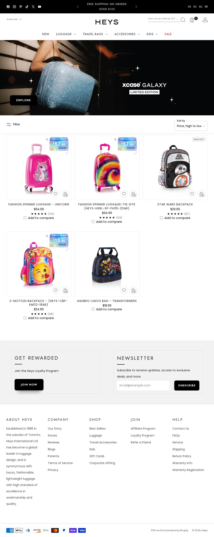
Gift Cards (96, 456)
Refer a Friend (141, 442)
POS (153, 530)
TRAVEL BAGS (93, 34)
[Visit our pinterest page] (21, 7)
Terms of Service (60, 463)
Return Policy (181, 456)
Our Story (55, 428)
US (189, 6)
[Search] (166, 18)
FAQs (176, 435)
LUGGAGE (64, 34)
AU (200, 6)
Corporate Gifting (102, 463)
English (12, 19)
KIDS (150, 34)
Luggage (95, 435)
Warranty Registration (188, 470)
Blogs (51, 449)
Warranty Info (182, 463)
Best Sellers (97, 428)
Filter (16, 124)
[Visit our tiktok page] (27, 7)
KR (206, 6)
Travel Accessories (103, 442)
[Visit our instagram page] (14, 7)
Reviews (53, 442)
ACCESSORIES (125, 34)
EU (195, 6)
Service (177, 442)
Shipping (178, 449)
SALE (168, 34)
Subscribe (187, 385)
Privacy (53, 470)
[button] (55, 193)
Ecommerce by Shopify (175, 530)
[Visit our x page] (33, 7)
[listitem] (107, 6)
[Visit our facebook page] (8, 7)
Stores (52, 435)
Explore (23, 100)
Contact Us (180, 428)
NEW (45, 34)
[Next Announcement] (136, 6)
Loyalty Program (142, 435)
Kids (92, 449)
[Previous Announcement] (77, 6)
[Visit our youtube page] (39, 7)
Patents (53, 456)
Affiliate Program (143, 428)
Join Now (29, 385)
